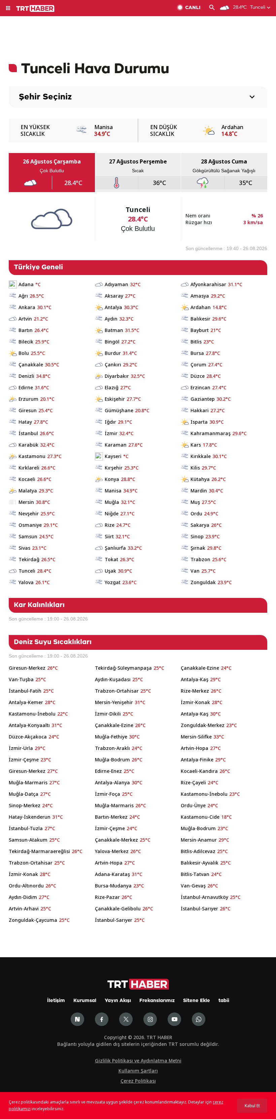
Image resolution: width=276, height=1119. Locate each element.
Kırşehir (114, 467)
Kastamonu (32, 456)
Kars (196, 445)
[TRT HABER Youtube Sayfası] (174, 1019)
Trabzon (200, 559)
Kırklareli (29, 467)
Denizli (26, 376)
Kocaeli (27, 479)
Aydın (111, 318)
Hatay (25, 422)
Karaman (116, 445)
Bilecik (26, 341)
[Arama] (212, 8)
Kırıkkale (201, 456)
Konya (112, 479)
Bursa (197, 353)
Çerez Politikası (138, 1081)
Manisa (113, 490)
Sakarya (200, 525)
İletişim (56, 1000)
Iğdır (110, 422)
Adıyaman (116, 284)
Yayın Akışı (118, 1000)
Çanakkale (31, 364)
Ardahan (201, 307)
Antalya (113, 307)
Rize (109, 525)
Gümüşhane (119, 410)
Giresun (28, 410)
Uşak (110, 571)
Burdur (113, 353)
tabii (223, 1000)
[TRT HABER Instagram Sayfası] (150, 1019)
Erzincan (200, 387)
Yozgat (112, 582)
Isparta (199, 422)
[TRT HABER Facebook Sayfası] (101, 1019)
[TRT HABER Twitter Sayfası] (126, 1019)
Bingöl (112, 341)
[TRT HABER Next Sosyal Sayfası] (77, 1019)
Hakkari (200, 410)
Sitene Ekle (196, 1000)
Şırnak (198, 548)
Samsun (28, 536)
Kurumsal (84, 1000)
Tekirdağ (29, 559)
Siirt (109, 536)
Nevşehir (29, 513)
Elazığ (111, 387)
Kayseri (113, 456)
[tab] (52, 172)
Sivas (24, 548)
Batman (114, 330)
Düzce (198, 376)
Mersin (26, 502)
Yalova (26, 582)
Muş (195, 502)
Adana (26, 284)
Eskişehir (115, 399)
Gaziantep (203, 399)
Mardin (199, 490)
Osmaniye (30, 525)
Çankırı (113, 364)
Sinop (197, 536)
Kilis (195, 467)
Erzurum (28, 399)
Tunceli (27, 571)
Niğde (111, 513)
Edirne (26, 387)
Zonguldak (203, 582)
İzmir (111, 433)
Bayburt (200, 330)
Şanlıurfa (115, 548)
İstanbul (28, 433)
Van (195, 571)
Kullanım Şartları (138, 1070)
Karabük (28, 445)
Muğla (112, 502)
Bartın (26, 330)
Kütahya (200, 479)
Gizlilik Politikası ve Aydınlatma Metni (138, 1060)
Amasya (200, 296)
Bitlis (196, 341)
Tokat (111, 559)
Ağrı (23, 296)
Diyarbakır (117, 376)
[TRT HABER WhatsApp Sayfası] (198, 1019)
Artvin (25, 318)
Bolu (24, 353)
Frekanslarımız (157, 1000)
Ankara (27, 307)
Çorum (198, 364)
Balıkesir (200, 318)
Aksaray (114, 296)
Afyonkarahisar (208, 284)
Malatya (28, 490)
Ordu (196, 513)
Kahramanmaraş (211, 433)
